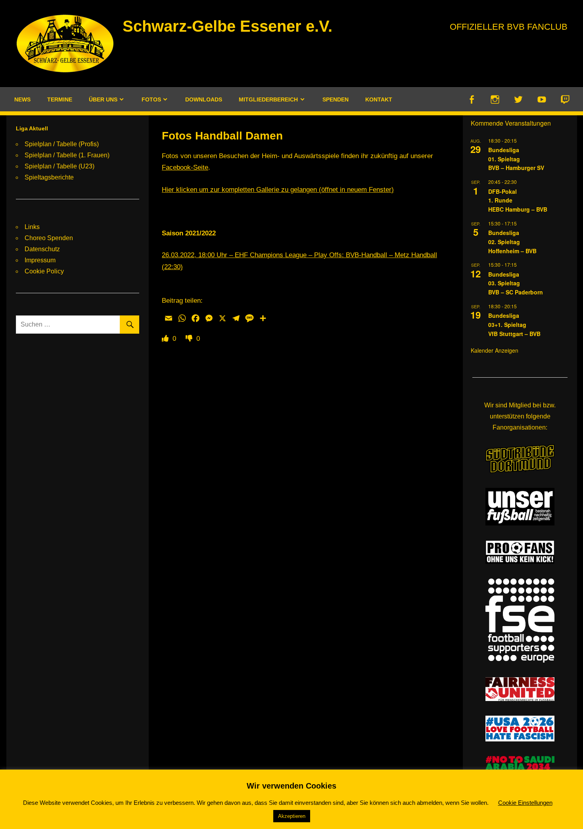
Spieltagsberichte (49, 177)
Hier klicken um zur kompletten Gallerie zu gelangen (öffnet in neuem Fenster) (278, 189)
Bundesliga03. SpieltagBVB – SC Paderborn (515, 283)
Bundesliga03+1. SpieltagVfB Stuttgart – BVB (514, 324)
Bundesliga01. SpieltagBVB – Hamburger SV (516, 159)
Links (32, 226)
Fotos (151, 99)
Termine (59, 99)
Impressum (40, 260)
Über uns (103, 99)
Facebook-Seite (185, 167)
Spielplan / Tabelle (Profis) (62, 144)
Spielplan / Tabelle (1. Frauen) (67, 155)
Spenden (335, 99)
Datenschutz (42, 249)
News (22, 99)
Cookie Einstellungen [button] (525, 802)
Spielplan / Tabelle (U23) (59, 166)
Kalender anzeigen (494, 350)
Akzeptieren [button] (291, 816)
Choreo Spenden (49, 238)
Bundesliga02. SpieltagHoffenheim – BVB (512, 241)
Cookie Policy (44, 271)
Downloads (203, 99)
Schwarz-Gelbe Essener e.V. (227, 26)
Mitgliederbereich (268, 99)
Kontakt (378, 99)
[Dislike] (190, 338)
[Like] (166, 338)
